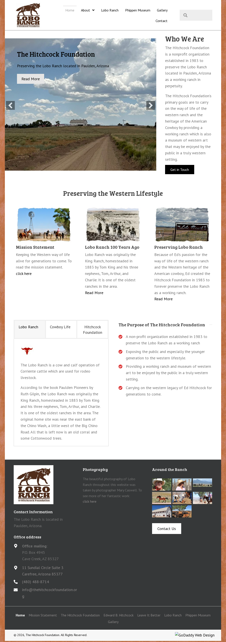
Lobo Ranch (173, 615)
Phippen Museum (198, 615)
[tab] (30, 329)
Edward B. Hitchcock (119, 615)
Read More (94, 292)
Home (20, 615)
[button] (10, 105)
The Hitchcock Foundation (80, 615)
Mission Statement (43, 615)
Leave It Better (148, 615)
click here (24, 273)
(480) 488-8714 (35, 581)
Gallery (113, 622)
